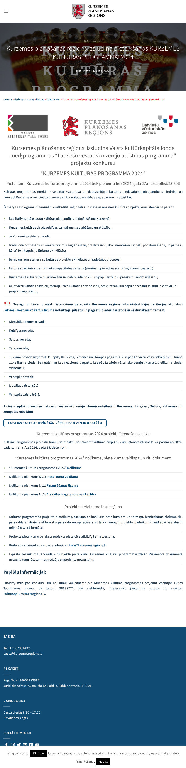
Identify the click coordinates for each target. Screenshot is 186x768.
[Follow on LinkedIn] (31, 745)
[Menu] (6, 11)
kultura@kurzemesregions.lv (86, 545)
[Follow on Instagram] (13, 745)
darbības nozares (24, 99)
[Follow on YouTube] (37, 745)
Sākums (7, 99)
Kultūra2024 (93, 41)
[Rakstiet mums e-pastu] (25, 745)
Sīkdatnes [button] (39, 753)
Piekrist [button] (103, 762)
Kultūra (40, 99)
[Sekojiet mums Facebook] (7, 745)
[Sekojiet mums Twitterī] (19, 745)
